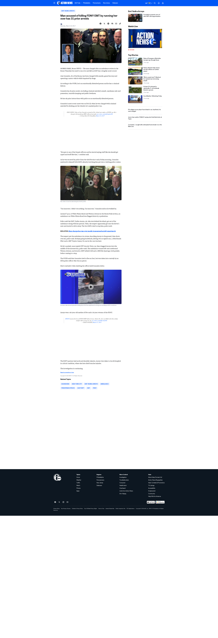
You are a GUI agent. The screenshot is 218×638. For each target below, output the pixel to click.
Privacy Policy (56, 508)
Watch (78, 485)
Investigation (123, 477)
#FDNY (67, 319)
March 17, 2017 (97, 322)
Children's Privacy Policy (77, 508)
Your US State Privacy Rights (90, 508)
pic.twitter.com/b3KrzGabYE (99, 320)
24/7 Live (77, 3)
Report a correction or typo (67, 372)
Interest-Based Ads (110, 508)
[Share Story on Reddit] (108, 23)
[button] (54, 3)
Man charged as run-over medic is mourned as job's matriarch (92, 231)
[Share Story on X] (104, 23)
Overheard (122, 488)
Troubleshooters (124, 480)
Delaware (115, 3)
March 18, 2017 (100, 116)
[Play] (145, 38)
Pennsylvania (96, 3)
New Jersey (106, 3)
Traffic (78, 482)
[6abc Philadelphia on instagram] (63, 502)
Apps (77, 491)
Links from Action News (126, 491)
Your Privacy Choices (66, 508)
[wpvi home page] (57, 477)
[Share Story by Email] (116, 23)
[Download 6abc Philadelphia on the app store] (151, 502)
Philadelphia (86, 3)
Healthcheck (122, 485)
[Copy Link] (120, 23)
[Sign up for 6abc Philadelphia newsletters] (67, 502)
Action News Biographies (155, 480)
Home (78, 477)
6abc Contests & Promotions (156, 482)
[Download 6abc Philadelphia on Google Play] (160, 502)
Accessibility (151, 488)
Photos (78, 488)
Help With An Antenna (154, 496)
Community (151, 493)
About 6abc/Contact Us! (155, 477)
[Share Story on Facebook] (100, 23)
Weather (78, 480)
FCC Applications (130, 508)
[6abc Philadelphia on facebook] (55, 502)
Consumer (122, 482)
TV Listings (151, 485)
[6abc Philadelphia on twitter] (59, 502)
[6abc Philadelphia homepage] (65, 3)
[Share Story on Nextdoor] (112, 23)
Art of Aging (122, 493)
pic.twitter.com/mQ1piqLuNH (105, 114)
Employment (151, 491)
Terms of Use (101, 508)
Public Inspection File (120, 508)
